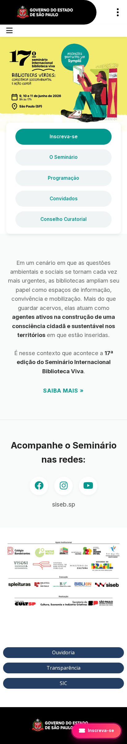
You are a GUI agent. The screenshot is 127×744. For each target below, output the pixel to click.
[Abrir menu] (9, 30)
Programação (63, 178)
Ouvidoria (63, 652)
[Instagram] (63, 486)
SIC (63, 683)
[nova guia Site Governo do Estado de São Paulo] (48, 12)
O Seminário (63, 157)
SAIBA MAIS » (63, 390)
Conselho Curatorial (63, 219)
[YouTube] (88, 486)
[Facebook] (39, 486)
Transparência (63, 667)
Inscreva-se (64, 136)
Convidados (64, 199)
